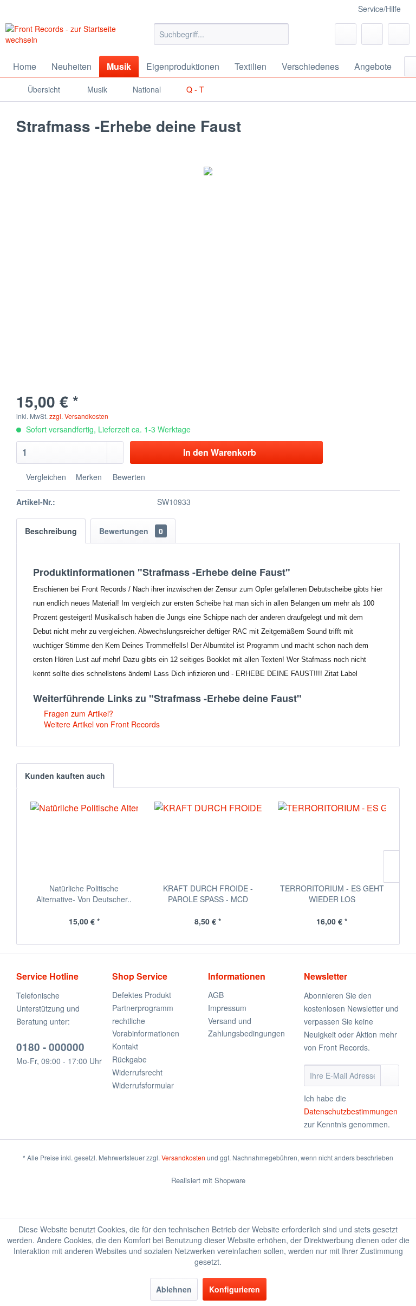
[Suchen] (279, 34)
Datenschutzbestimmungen (351, 1111)
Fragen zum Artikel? (77, 713)
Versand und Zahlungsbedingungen (246, 1027)
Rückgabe (129, 1059)
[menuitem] (221, 34)
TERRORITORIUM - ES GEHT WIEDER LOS (332, 893)
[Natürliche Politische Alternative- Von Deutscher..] (84, 839)
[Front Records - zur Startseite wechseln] (62, 36)
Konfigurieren (234, 1289)
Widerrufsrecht (137, 1072)
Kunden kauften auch (65, 775)
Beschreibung (51, 531)
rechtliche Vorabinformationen (145, 1027)
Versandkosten (183, 1157)
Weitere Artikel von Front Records (101, 724)
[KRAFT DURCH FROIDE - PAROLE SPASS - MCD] (208, 839)
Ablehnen (174, 1289)
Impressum (227, 1007)
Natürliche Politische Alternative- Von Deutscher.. (84, 893)
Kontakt (125, 1046)
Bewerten (127, 476)
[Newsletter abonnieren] (389, 1075)
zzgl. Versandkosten (78, 416)
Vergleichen (45, 476)
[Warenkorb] (399, 34)
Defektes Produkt (141, 994)
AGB (216, 994)
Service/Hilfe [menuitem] (379, 8)
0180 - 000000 (50, 1047)
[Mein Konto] (372, 34)
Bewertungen (131, 531)
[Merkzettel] (345, 34)
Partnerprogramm (142, 1007)
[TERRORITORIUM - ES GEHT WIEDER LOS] (332, 839)
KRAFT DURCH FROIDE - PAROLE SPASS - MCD (208, 893)
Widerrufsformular (143, 1085)
